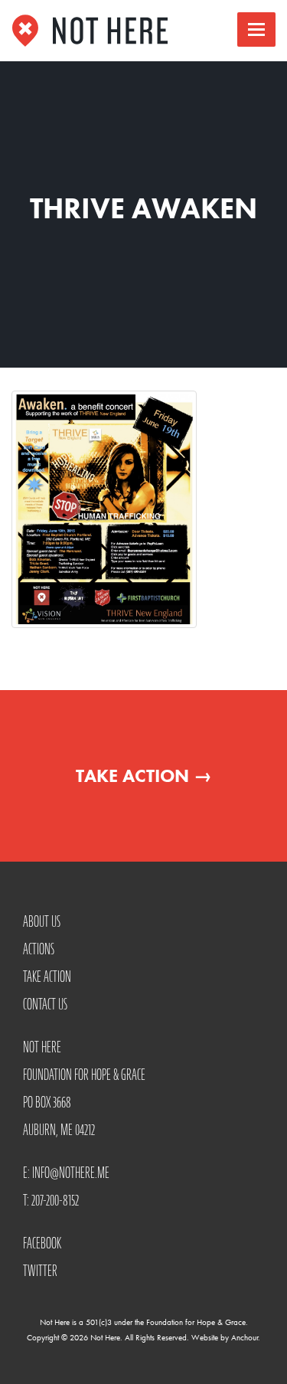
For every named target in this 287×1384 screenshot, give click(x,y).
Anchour (244, 1337)
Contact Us (45, 1004)
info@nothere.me (70, 1172)
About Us (41, 921)
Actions (38, 949)
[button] (256, 29)
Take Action (144, 775)
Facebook (42, 1243)
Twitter (40, 1270)
